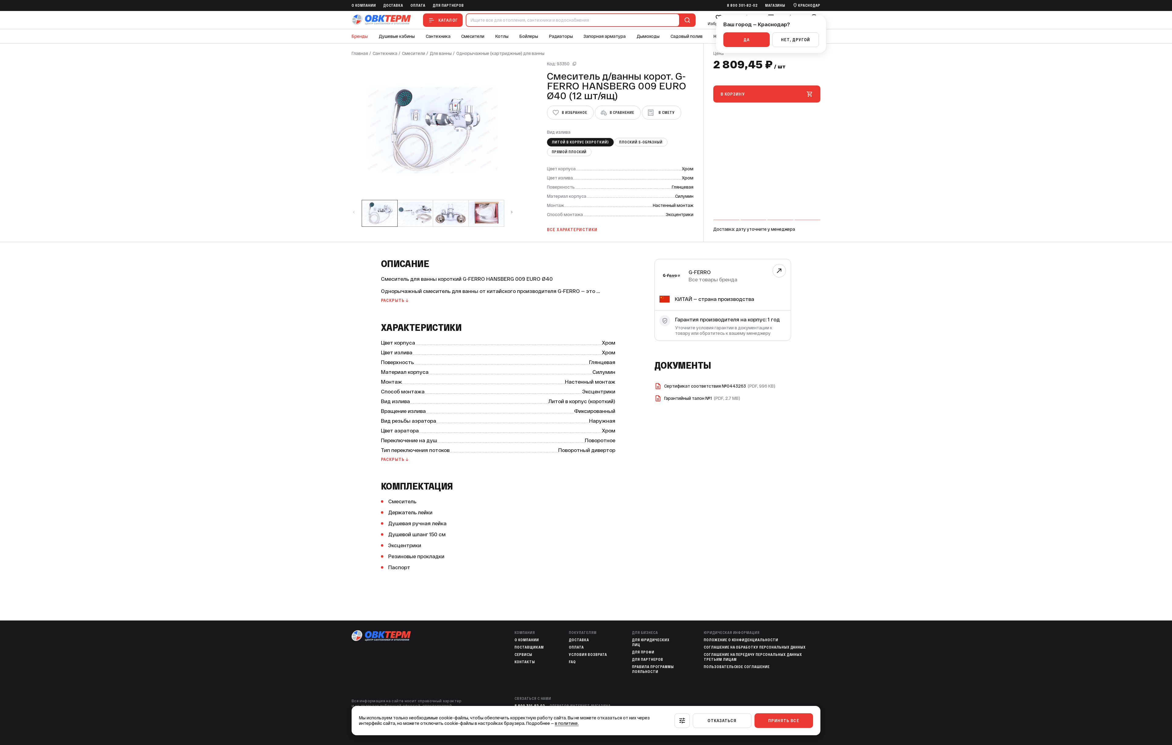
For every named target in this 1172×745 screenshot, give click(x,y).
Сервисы (523, 655)
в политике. (567, 723)
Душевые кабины (397, 36)
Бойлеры (528, 36)
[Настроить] (682, 720)
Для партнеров (448, 5)
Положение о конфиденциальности (741, 640)
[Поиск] (686, 20)
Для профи (643, 652)
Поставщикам (529, 647)
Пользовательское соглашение (737, 667)
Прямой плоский (569, 152)
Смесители (472, 36)
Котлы (501, 36)
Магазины (775, 5)
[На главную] (381, 20)
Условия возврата (588, 655)
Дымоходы (648, 36)
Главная (360, 53)
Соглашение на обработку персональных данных (755, 647)
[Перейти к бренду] (779, 270)
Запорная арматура (605, 36)
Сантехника (438, 36)
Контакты (525, 662)
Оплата (418, 5)
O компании (364, 5)
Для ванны (441, 53)
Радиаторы (561, 36)
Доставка (393, 5)
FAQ (572, 662)
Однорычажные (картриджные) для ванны (500, 53)
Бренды (360, 36)
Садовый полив (687, 36)
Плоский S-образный (641, 142)
